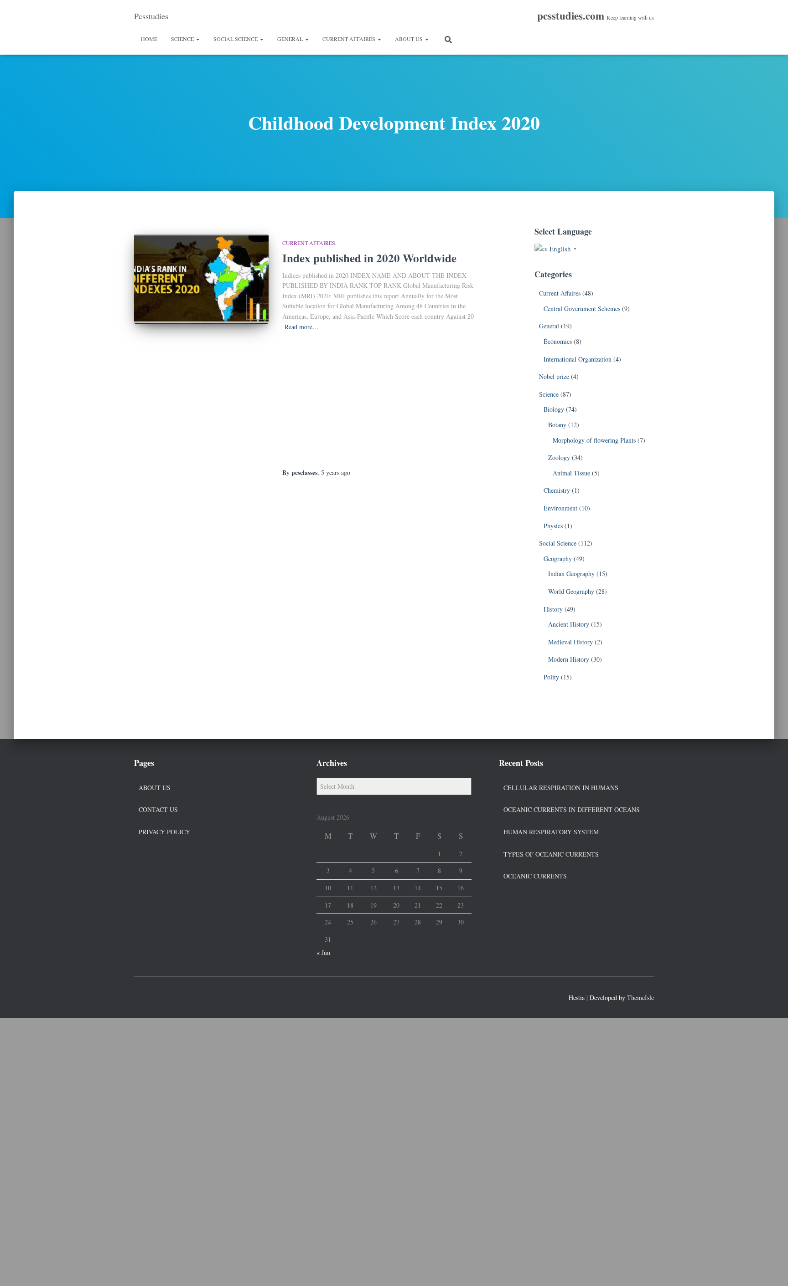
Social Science (236, 38)
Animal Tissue (571, 473)
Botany (557, 424)
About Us (409, 38)
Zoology (559, 457)
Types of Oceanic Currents (551, 854)
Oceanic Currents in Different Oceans (571, 809)
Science (183, 38)
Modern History (568, 659)
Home (149, 38)
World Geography (571, 591)
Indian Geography (571, 573)
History (553, 609)
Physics (553, 525)
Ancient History (568, 624)
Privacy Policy (164, 831)
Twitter (157, 996)
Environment (560, 508)
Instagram (174, 996)
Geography (558, 558)
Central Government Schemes (582, 308)
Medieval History (570, 642)
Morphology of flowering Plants (594, 440)
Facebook (141, 996)
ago (335, 472)
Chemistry (557, 490)
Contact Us (158, 809)
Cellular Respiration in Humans (560, 787)
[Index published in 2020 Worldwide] (201, 279)
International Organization (578, 359)
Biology (554, 409)
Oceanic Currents (535, 876)
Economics (558, 341)
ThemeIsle (640, 997)
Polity (551, 677)
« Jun (323, 952)
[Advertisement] (379, 400)
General (290, 38)
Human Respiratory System (551, 831)
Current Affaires (349, 38)
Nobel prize (554, 376)
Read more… (302, 326)
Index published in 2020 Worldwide (369, 258)
